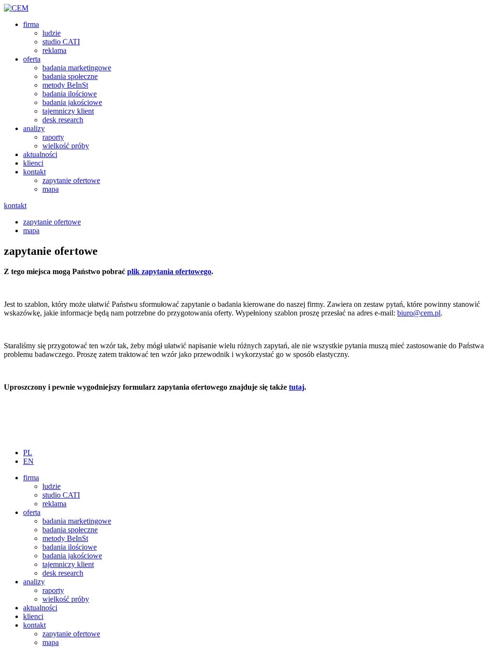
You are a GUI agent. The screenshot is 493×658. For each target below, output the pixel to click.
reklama (54, 50)
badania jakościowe (72, 102)
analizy (34, 128)
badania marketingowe (76, 68)
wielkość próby (65, 146)
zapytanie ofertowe (71, 180)
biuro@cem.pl (419, 313)
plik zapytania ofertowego (169, 271)
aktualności (40, 154)
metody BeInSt (65, 85)
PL (27, 452)
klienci (33, 163)
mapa (50, 189)
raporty (53, 137)
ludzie (51, 33)
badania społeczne (70, 76)
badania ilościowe (69, 94)
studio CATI (61, 42)
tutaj (296, 387)
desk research (62, 120)
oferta (31, 59)
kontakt (34, 172)
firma (31, 24)
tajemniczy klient (68, 111)
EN (28, 461)
